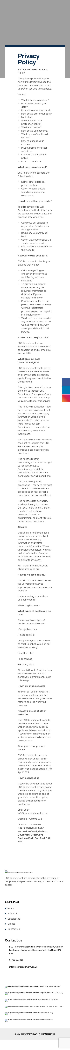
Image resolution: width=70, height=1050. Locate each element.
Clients (11, 923)
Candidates (13, 918)
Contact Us (13, 928)
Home (10, 908)
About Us (12, 913)
